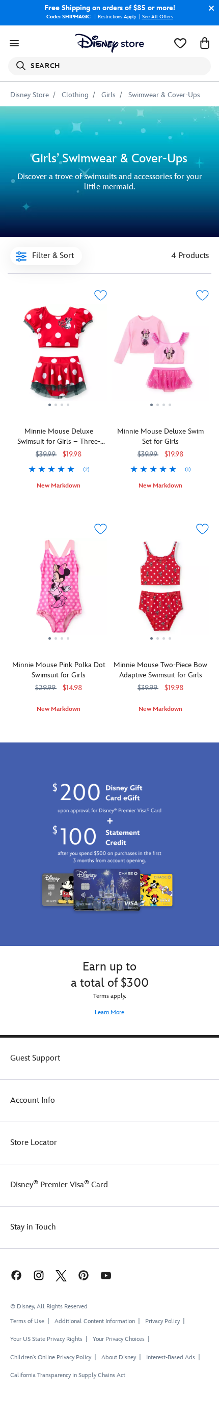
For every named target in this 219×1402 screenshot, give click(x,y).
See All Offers (157, 16)
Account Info (32, 1100)
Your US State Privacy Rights (46, 1339)
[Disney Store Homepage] (109, 43)
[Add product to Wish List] (100, 295)
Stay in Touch (33, 1227)
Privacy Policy (162, 1321)
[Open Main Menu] (14, 43)
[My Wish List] (180, 43)
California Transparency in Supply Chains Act (67, 1375)
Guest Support (35, 1058)
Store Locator (33, 1143)
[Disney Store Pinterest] (83, 1275)
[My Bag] (205, 43)
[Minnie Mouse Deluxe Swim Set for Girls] (160, 356)
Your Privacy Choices (119, 1339)
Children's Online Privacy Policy (50, 1357)
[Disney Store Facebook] (15, 1275)
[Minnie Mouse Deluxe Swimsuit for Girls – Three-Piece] (58, 356)
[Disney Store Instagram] (39, 1275)
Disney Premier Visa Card (59, 1185)
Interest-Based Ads (170, 1357)
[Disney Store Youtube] (106, 1275)
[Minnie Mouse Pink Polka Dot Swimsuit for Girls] (58, 590)
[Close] (209, 8)
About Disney (118, 1357)
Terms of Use (27, 1321)
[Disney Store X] (61, 1275)
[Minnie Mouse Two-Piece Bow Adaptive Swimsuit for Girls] (160, 590)
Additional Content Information (94, 1321)
